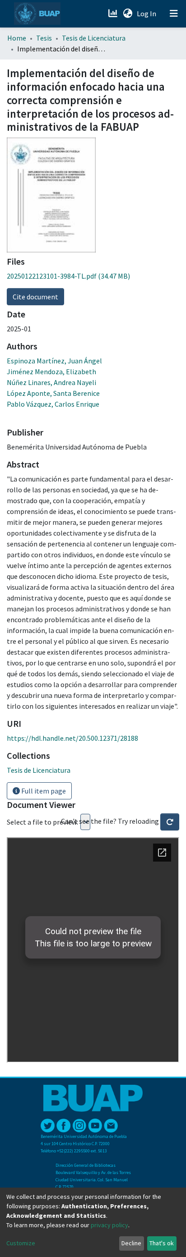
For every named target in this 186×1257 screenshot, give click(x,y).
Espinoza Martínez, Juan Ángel (54, 360)
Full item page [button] (43, 790)
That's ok (161, 1243)
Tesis (44, 37)
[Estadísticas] (113, 13)
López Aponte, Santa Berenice (53, 393)
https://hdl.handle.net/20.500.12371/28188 (72, 738)
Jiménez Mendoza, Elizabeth (51, 371)
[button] (127, 13)
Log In (147, 13)
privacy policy (109, 1225)
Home (16, 37)
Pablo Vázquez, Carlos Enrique (53, 403)
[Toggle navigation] (174, 13)
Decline (131, 1243)
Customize (20, 1243)
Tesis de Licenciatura (94, 37)
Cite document (35, 296)
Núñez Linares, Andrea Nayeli (51, 382)
